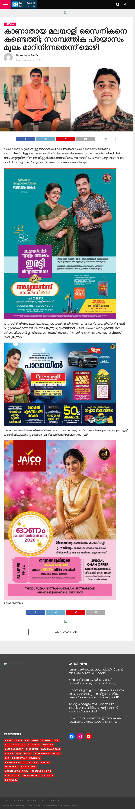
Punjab (9, 753)
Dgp (18, 753)
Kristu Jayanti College (17, 762)
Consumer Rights (41, 771)
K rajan (45, 762)
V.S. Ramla (47, 775)
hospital (46, 740)
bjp (57, 740)
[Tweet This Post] (45, 138)
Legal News (11, 767)
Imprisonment (30, 775)
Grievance (18, 800)
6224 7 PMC (34, 745)
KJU (7, 758)
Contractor (12, 775)
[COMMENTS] (106, 138)
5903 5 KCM (32, 749)
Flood (27, 753)
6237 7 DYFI (18, 745)
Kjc (35, 762)
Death (18, 740)
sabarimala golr (50, 749)
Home (5, 800)
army (35, 740)
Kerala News (28, 767)
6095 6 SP (48, 745)
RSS (27, 740)
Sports (55, 800)
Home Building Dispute (47, 753)
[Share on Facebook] (25, 138)
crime (8, 740)
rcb (7, 745)
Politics (31, 800)
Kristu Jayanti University (26, 758)
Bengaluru (11, 780)
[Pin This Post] (65, 138)
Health (43, 800)
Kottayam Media (29, 55)
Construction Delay (16, 771)
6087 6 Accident (14, 749)
